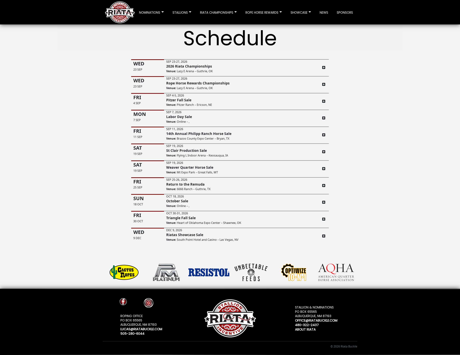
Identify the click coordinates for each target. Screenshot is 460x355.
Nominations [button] (149, 12)
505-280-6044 (132, 333)
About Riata (305, 329)
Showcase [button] (299, 12)
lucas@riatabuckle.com (141, 328)
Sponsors (345, 12)
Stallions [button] (180, 12)
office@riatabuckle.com (316, 320)
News (324, 12)
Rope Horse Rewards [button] (261, 12)
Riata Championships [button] (216, 12)
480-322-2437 (307, 324)
